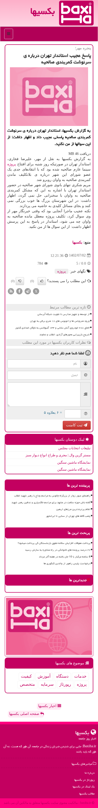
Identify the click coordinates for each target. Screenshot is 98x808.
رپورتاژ (65, 684)
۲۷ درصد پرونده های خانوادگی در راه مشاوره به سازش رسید (57, 549)
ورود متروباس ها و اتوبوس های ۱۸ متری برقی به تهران (60, 321)
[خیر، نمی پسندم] (20, 281)
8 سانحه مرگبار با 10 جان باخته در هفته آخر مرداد (64, 556)
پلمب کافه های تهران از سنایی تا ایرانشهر (68, 516)
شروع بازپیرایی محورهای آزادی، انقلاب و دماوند (64, 334)
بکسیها (42, 11)
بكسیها (77, 242)
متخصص (27, 684)
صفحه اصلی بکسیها (24, 714)
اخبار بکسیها (47, 706)
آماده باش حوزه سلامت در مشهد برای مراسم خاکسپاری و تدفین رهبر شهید (50, 502)
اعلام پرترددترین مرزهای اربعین (73, 509)
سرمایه (47, 684)
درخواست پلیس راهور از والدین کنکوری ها (67, 563)
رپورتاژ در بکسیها (84, 779)
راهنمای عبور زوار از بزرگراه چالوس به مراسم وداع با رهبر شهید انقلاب (52, 495)
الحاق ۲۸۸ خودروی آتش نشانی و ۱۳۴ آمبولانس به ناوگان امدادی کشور (52, 327)
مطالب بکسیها (87, 793)
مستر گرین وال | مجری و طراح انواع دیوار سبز (58, 455)
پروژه (11, 164)
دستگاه (62, 676)
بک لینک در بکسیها (84, 786)
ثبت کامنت (75, 425)
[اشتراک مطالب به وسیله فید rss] (11, 291)
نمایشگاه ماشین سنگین (74, 462)
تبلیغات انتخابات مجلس (74, 448)
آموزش (44, 676)
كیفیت (26, 676)
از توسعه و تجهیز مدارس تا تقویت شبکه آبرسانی (63, 314)
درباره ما (90, 772)
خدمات (80, 676)
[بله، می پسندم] (42, 281)
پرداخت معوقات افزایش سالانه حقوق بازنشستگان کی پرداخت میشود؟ (54, 543)
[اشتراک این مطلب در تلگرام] (27, 291)
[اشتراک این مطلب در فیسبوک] (19, 291)
